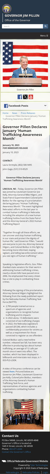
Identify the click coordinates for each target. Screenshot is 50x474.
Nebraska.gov (12, 472)
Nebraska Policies (30, 472)
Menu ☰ (44, 35)
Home (5, 113)
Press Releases (28, 113)
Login (45, 472)
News (14, 113)
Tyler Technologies (39, 465)
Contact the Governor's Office (16, 452)
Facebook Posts (18, 105)
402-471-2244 (15, 449)
